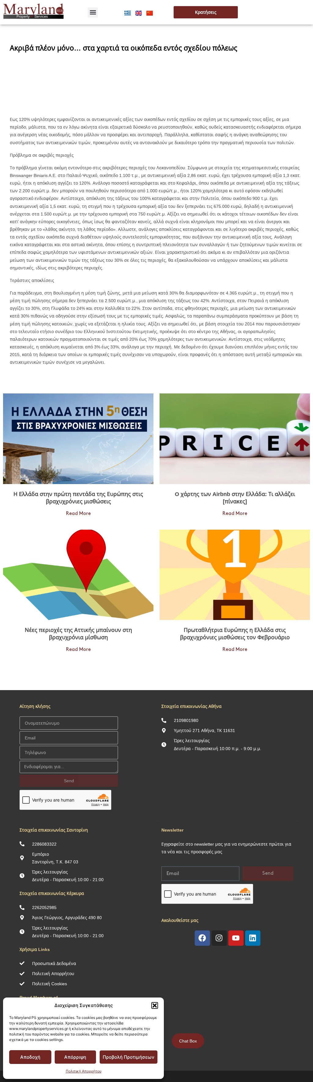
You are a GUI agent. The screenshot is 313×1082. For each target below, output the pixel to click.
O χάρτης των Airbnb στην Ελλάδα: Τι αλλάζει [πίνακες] (235, 497)
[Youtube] (236, 938)
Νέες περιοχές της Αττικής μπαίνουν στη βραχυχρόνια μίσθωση (78, 633)
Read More (78, 513)
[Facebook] (202, 938)
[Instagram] (219, 938)
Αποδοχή (30, 1057)
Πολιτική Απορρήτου (83, 1071)
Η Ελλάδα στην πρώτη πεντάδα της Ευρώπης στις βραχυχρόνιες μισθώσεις (78, 497)
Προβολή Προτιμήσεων (128, 1057)
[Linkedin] (252, 938)
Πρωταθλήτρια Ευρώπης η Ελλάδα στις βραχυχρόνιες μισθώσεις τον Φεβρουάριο (235, 633)
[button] (155, 1005)
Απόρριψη (75, 1057)
